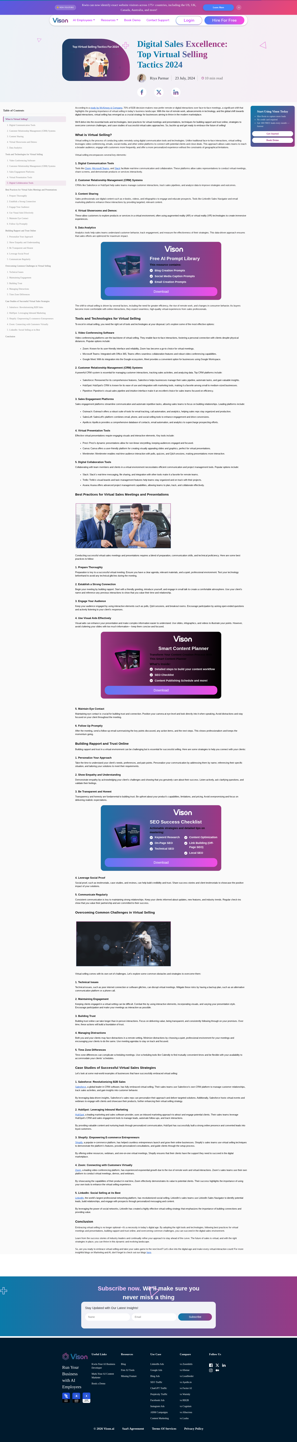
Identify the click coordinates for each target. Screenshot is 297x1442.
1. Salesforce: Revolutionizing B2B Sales (25, 307)
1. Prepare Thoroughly (17, 196)
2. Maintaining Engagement (19, 278)
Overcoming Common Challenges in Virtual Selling (28, 266)
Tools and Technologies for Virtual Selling (24, 154)
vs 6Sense (184, 1370)
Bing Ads (155, 1376)
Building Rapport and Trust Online (20, 230)
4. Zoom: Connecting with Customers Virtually (27, 324)
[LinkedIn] (224, 1365)
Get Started (273, 133)
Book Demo (132, 20)
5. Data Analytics (14, 148)
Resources (108, 20)
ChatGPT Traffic (158, 1388)
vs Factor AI (186, 1388)
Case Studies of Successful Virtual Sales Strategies (27, 301)
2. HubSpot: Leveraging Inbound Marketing (26, 313)
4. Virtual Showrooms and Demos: (22, 142)
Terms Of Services (164, 1428)
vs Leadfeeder (187, 1376)
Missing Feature (129, 1376)
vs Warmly (185, 1394)
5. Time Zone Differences (18, 294)
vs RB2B (184, 1400)
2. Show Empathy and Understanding (23, 242)
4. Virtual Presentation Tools (19, 177)
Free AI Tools (127, 1370)
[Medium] (217, 1370)
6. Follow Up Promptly (17, 224)
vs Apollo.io (186, 1382)
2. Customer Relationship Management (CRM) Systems (31, 131)
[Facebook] (211, 1365)
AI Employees (82, 20)
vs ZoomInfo (186, 1364)
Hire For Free (224, 20)
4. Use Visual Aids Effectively (20, 213)
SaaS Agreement (133, 1428)
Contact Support (157, 20)
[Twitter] (217, 1365)
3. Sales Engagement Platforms (20, 172)
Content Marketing (159, 1418)
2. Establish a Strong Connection (21, 201)
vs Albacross (186, 1412)
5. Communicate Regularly (18, 259)
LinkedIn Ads (157, 1364)
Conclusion (10, 336)
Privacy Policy (193, 1428)
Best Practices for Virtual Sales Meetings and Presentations (31, 189)
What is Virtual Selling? (16, 119)
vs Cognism (185, 1406)
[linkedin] (175, 92)
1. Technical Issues (15, 272)
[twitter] (158, 92)
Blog (123, 1364)
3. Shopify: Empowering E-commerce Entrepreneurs (30, 318)
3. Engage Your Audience (18, 207)
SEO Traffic (156, 1382)
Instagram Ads (157, 1406)
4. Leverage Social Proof (18, 254)
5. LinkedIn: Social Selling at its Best (23, 330)
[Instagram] (211, 1370)
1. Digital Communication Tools (21, 125)
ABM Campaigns (159, 1412)
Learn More (218, 7)
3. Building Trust (14, 283)
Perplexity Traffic (158, 1394)
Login (189, 20)
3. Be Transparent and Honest (20, 248)
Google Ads (156, 1370)
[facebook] (141, 92)
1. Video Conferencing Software (21, 160)
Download (161, 291)
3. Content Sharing (15, 136)
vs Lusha (184, 1418)
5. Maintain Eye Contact (17, 218)
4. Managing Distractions (18, 289)
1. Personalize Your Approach (20, 237)
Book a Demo (98, 1383)
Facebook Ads (157, 1400)
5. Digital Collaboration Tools (20, 183)
